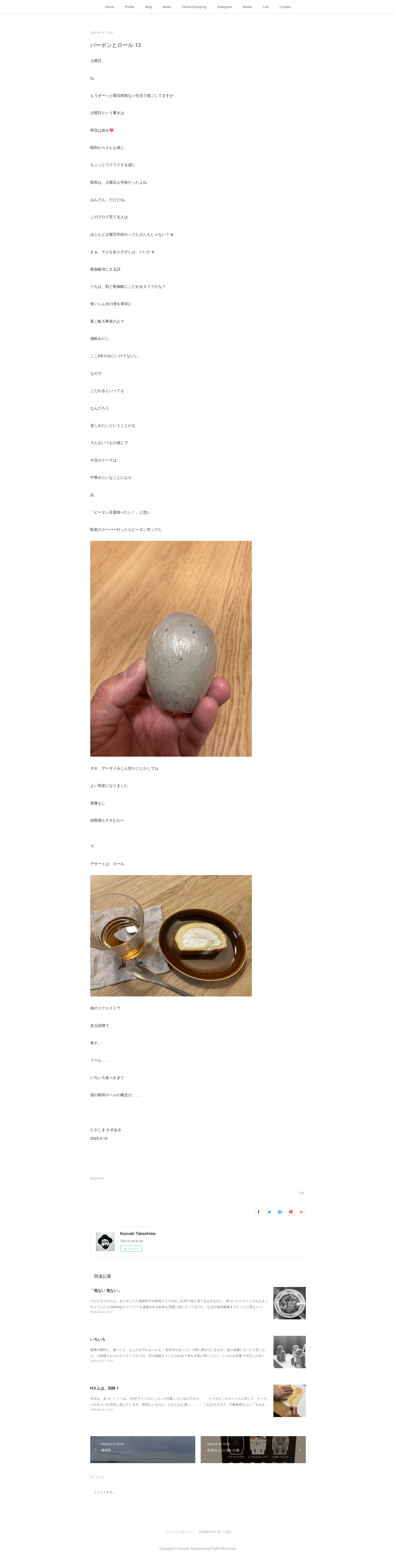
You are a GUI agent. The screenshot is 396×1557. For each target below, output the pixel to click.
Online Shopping (194, 6)
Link (266, 6)
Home (109, 6)
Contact (285, 6)
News (167, 6)
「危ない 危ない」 (105, 1290)
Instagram (224, 6)
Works (247, 6)
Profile (129, 6)
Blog (148, 6)
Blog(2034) (97, 1178)
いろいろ (97, 1339)
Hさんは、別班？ (104, 1388)
